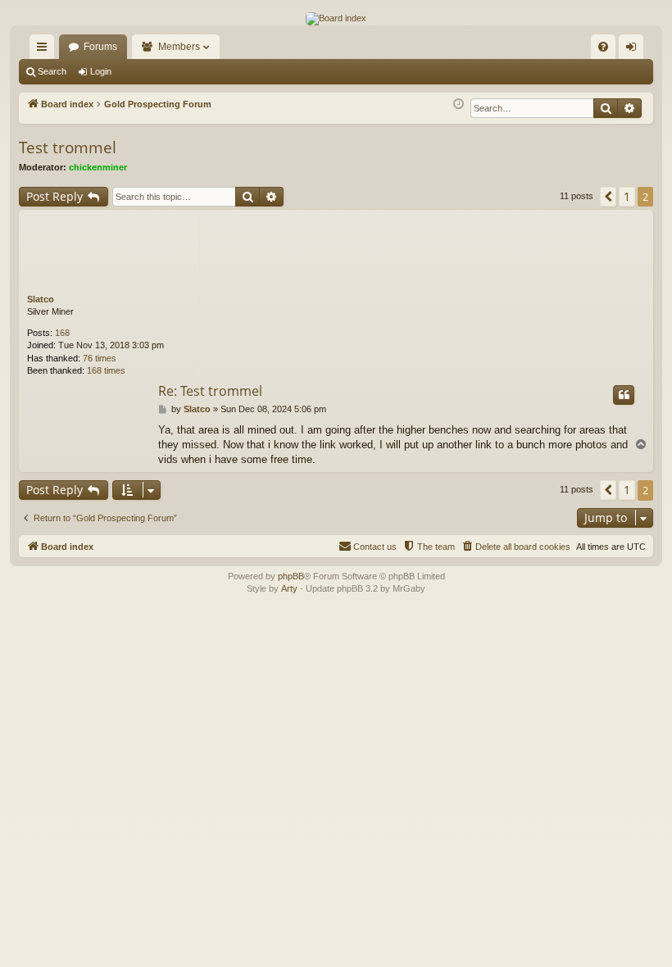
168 (62, 333)
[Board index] (336, 18)
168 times (106, 370)
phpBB (291, 576)
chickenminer (98, 167)
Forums (100, 46)
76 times (99, 358)
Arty (289, 588)
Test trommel (67, 147)
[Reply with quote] (623, 395)
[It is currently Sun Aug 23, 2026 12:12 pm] (458, 104)
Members (179, 46)
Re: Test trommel (210, 391)
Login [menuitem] (634, 50)
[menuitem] (603, 46)
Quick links (45, 50)
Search (52, 71)
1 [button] (627, 196)
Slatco (40, 299)
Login (100, 71)
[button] (608, 197)
